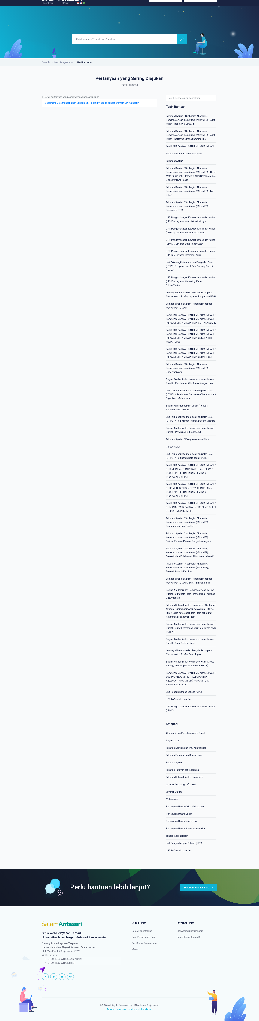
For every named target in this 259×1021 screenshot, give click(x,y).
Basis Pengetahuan (63, 62)
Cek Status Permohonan (144, 943)
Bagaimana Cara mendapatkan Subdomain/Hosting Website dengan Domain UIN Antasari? (92, 102)
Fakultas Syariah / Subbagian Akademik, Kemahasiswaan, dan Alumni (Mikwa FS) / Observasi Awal (188, 368)
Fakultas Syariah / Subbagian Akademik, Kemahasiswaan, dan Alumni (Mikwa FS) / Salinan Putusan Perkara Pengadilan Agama (188, 537)
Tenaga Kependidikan (177, 835)
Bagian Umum (173, 740)
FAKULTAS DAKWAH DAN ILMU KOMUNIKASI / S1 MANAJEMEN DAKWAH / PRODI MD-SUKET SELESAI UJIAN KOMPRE (191, 507)
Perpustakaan (173, 446)
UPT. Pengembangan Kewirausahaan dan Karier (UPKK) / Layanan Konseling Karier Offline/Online (190, 281)
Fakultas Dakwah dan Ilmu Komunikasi (186, 747)
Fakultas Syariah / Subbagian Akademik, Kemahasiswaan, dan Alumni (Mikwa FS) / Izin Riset (190, 191)
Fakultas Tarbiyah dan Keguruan (182, 769)
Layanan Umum (174, 791)
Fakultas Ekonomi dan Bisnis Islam (184, 153)
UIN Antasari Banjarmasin (190, 931)
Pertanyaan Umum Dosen (179, 813)
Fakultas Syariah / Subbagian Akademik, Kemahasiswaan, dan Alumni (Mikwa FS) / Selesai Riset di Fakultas (188, 567)
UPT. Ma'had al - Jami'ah (178, 699)
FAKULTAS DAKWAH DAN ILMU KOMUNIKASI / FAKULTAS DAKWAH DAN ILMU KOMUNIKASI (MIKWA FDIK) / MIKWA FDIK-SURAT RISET (191, 353)
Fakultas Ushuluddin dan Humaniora (184, 777)
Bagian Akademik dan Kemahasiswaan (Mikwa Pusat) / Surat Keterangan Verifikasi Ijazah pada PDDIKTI (191, 628)
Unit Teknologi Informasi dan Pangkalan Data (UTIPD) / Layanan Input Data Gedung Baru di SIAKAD (189, 266)
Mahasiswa (172, 799)
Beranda (46, 62)
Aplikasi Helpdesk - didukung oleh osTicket (129, 1009)
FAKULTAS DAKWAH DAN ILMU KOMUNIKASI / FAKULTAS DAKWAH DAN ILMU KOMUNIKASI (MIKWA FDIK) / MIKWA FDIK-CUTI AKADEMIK (191, 319)
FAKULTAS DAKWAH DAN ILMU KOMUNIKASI (190, 146)
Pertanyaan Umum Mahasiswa (181, 821)
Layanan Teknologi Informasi (181, 784)
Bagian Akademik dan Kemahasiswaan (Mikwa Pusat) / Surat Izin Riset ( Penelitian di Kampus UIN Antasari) (190, 594)
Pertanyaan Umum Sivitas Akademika (185, 828)
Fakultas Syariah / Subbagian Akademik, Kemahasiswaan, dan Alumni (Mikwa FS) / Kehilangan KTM (188, 206)
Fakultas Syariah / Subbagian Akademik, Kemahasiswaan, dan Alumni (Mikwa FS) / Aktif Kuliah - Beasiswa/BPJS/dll (190, 120)
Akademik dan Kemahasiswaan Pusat (185, 733)
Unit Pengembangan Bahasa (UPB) (184, 691)
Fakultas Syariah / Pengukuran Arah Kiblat (187, 439)
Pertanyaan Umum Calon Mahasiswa (185, 806)
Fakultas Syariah (174, 160)
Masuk (135, 949)
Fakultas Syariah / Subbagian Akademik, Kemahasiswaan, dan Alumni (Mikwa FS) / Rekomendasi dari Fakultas (188, 522)
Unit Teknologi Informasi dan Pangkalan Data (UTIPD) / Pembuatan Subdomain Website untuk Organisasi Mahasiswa (191, 394)
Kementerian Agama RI (189, 937)
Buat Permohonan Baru (197, 887)
